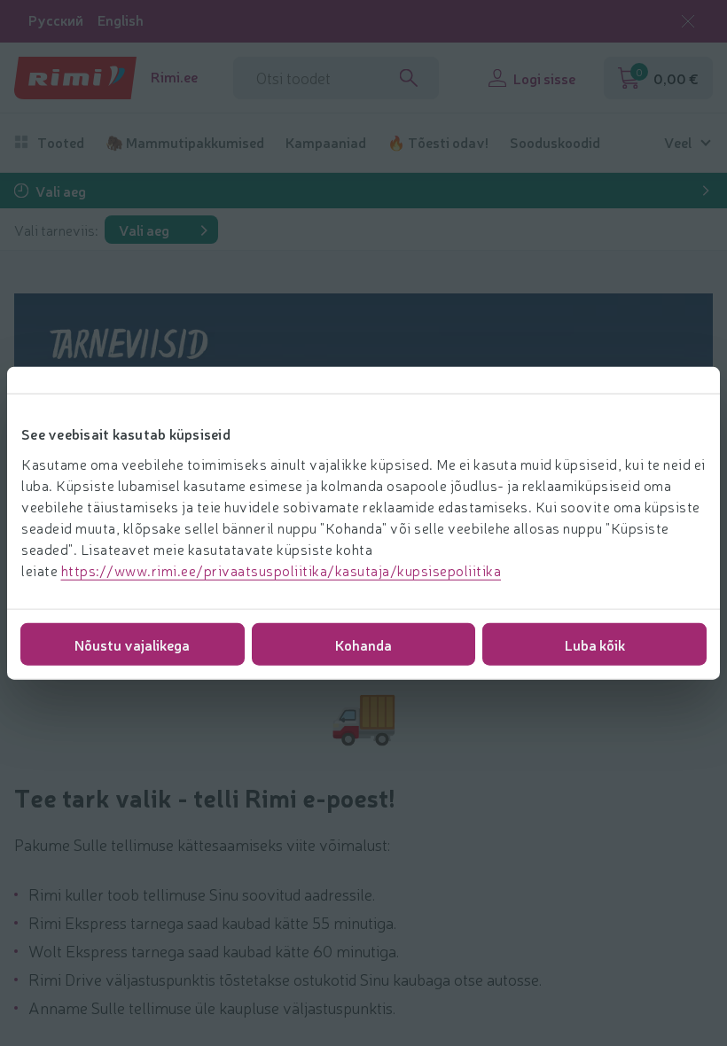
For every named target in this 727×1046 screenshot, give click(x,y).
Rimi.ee (174, 76)
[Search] (408, 78)
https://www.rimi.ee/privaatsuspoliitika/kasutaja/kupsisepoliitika (281, 569)
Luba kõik (595, 643)
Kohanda (363, 643)
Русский (55, 20)
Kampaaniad (325, 142)
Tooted (60, 142)
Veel (678, 142)
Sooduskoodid (555, 142)
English (121, 20)
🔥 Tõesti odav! (438, 142)
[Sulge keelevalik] (688, 21)
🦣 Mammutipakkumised (185, 142)
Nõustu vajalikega (132, 643)
